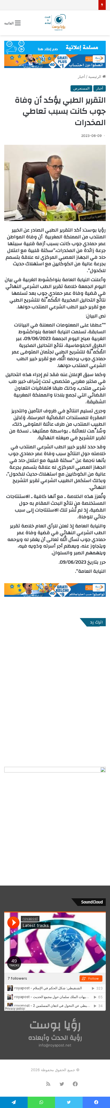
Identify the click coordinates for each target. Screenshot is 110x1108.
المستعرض (81, 88)
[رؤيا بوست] (55, 22)
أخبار (81, 76)
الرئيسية (95, 76)
